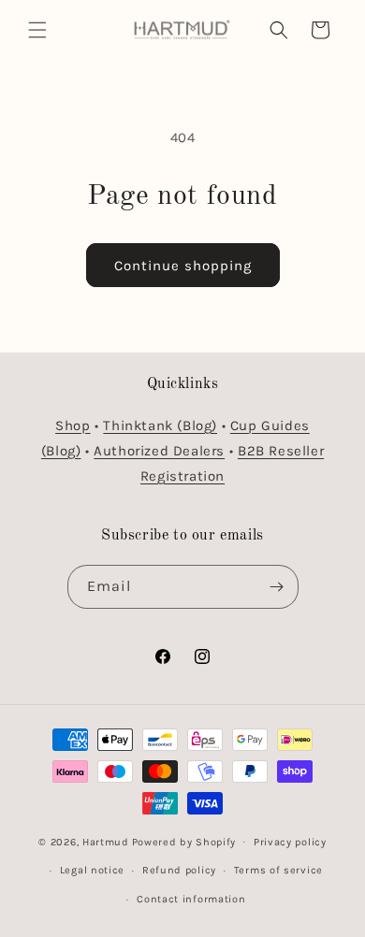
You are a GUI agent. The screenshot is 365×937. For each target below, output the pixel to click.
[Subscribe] (277, 587)
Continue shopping (183, 265)
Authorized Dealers (159, 450)
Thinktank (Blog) (160, 425)
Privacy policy (290, 842)
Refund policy (179, 870)
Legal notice (92, 870)
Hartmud (105, 841)
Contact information (191, 899)
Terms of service (278, 870)
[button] (37, 29)
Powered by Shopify (184, 841)
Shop (72, 425)
